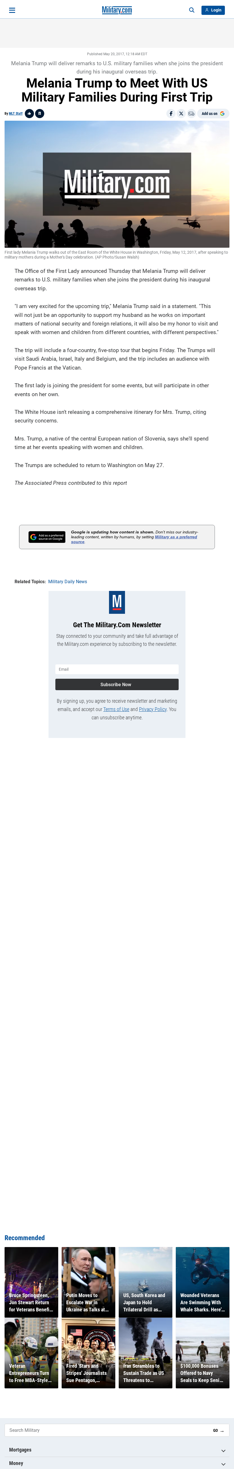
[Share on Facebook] (170, 113)
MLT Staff (16, 114)
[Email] (191, 113)
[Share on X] (181, 113)
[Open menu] (12, 10)
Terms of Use (116, 709)
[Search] (192, 10)
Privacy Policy (153, 709)
